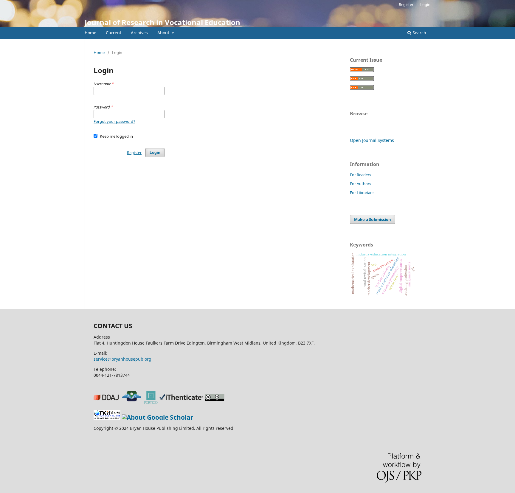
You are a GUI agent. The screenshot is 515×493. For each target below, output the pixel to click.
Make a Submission (372, 219)
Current (113, 32)
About (163, 32)
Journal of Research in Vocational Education (162, 22)
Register (406, 4)
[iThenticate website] (182, 401)
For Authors (360, 183)
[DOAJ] (107, 401)
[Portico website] (151, 401)
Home (90, 32)
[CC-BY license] (215, 401)
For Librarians (362, 192)
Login (425, 4)
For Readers (360, 174)
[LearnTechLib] (132, 401)
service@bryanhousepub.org (122, 359)
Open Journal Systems (372, 140)
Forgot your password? (114, 121)
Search (418, 32)
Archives (139, 32)
